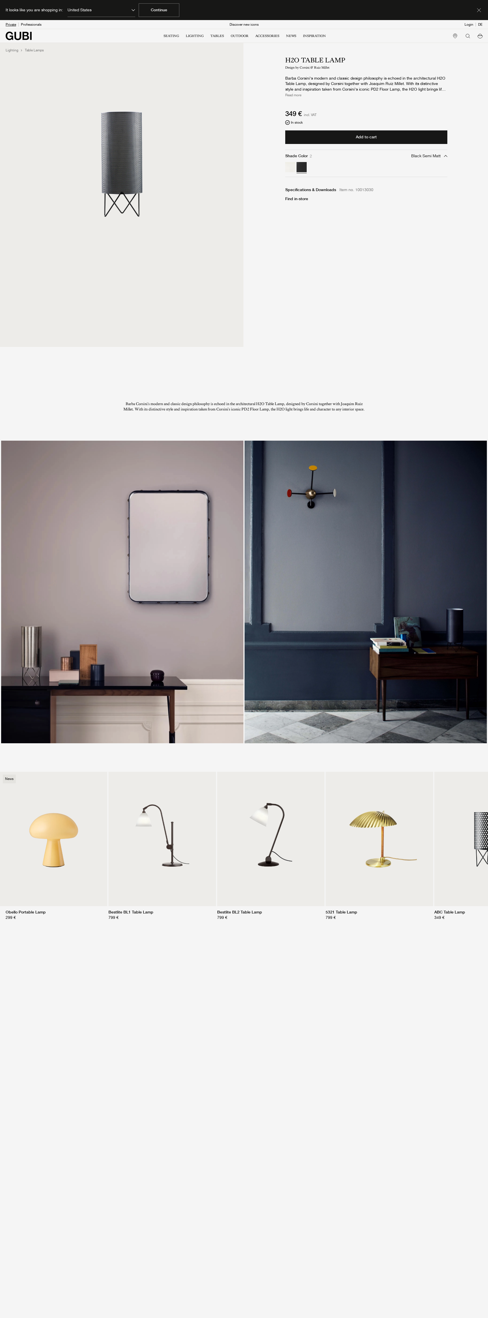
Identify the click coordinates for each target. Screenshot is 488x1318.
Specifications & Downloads (310, 189)
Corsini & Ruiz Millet (315, 67)
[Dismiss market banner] (479, 10)
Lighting (12, 50)
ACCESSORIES (267, 36)
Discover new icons (244, 25)
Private (11, 25)
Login (469, 25)
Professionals (31, 25)
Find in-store (296, 198)
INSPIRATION (314, 36)
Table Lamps (34, 50)
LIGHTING (195, 36)
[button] (480, 36)
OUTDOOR (240, 36)
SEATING (171, 36)
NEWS (291, 36)
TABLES (217, 36)
